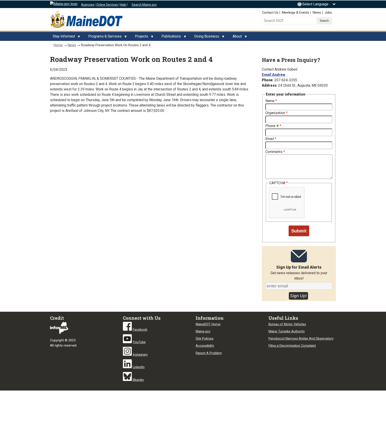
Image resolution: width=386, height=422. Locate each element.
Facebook (140, 330)
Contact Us (270, 12)
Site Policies (205, 338)
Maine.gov (203, 331)
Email (269, 139)
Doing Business (205, 37)
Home (58, 45)
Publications (170, 37)
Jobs (328, 12)
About (236, 37)
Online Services (107, 4)
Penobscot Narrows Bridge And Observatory (301, 338)
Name (270, 101)
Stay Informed (62, 37)
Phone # (272, 126)
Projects (140, 37)
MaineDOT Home (208, 324)
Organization (275, 113)
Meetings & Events (295, 12)
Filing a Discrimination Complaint (292, 346)
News (317, 12)
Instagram (140, 355)
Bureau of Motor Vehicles (287, 324)
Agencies (87, 4)
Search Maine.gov (144, 4)
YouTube (139, 342)
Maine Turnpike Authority (287, 331)
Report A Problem (209, 353)
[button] (319, 4)
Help (123, 4)
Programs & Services (104, 37)
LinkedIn (139, 367)
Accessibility (205, 346)
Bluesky (138, 380)
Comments (273, 152)
